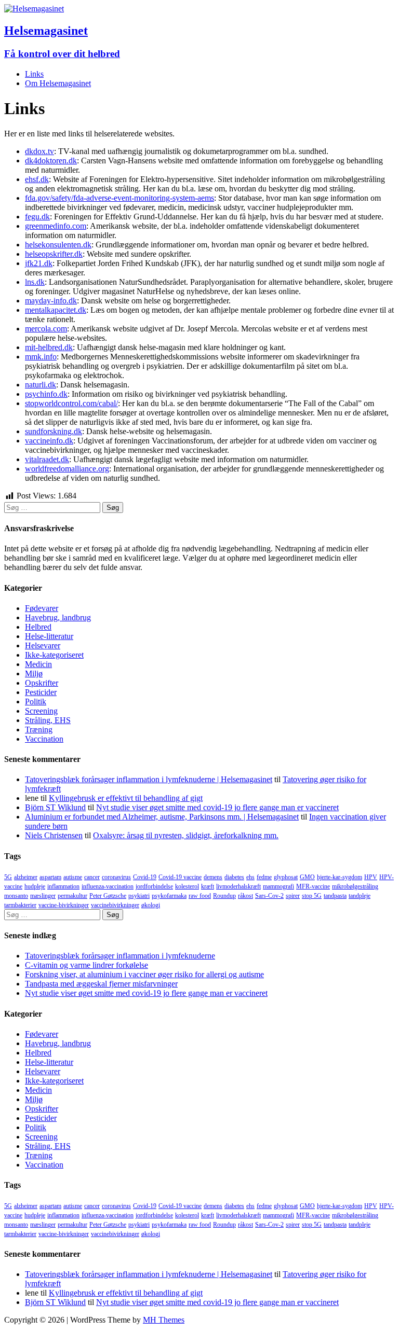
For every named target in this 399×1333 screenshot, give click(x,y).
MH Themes (163, 1319)
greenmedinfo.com (55, 225)
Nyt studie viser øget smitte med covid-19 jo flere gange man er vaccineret (217, 807)
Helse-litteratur (49, 636)
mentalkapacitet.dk (55, 310)
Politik (35, 701)
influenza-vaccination (108, 886)
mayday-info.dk (51, 300)
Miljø (34, 673)
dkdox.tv (39, 151)
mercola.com (46, 328)
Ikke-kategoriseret (54, 654)
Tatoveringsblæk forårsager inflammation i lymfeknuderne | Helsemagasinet (148, 779)
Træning (38, 729)
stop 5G (312, 895)
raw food (200, 895)
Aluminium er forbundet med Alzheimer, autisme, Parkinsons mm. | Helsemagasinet (162, 816)
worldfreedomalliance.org (67, 468)
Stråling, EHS (48, 720)
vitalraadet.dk (47, 459)
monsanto (16, 895)
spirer (293, 895)
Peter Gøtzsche (107, 895)
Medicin (38, 664)
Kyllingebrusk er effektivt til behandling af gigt (126, 798)
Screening (41, 710)
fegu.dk (37, 216)
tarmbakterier (20, 905)
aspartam (50, 877)
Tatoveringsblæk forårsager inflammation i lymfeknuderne (120, 955)
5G (8, 877)
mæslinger (43, 895)
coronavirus (116, 877)
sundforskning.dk (53, 431)
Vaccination (44, 738)
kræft (207, 886)
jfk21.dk (38, 263)
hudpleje (34, 886)
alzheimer (25, 877)
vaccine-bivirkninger (63, 905)
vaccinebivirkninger (115, 905)
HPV (370, 877)
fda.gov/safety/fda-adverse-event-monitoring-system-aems (119, 197)
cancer (92, 877)
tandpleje (359, 895)
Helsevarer (42, 645)
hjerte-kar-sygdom (339, 877)
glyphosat (286, 877)
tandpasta (335, 895)
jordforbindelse (154, 886)
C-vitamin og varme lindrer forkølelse (86, 965)
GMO (307, 877)
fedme (264, 877)
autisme (72, 877)
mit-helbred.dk (49, 347)
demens (213, 877)
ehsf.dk (37, 179)
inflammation (63, 886)
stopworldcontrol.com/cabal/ (71, 403)
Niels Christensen (54, 835)
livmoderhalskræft (238, 886)
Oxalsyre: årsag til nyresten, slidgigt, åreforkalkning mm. (185, 835)
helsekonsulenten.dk (58, 244)
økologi (150, 905)
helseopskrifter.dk (54, 253)
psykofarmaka (169, 895)
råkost (245, 895)
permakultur (72, 895)
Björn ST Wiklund (55, 807)
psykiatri (139, 895)
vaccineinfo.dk (49, 440)
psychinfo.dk (46, 394)
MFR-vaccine (313, 886)
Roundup (224, 895)
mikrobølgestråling (355, 886)
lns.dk (35, 281)
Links (34, 74)
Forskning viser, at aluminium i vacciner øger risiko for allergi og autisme (144, 974)
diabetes (234, 877)
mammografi (278, 886)
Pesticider (41, 692)
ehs (250, 877)
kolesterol (187, 886)
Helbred (38, 626)
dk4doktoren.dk (51, 160)
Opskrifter (41, 682)
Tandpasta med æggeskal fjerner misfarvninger (101, 983)
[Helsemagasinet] (34, 8)
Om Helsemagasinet (58, 83)
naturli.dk (40, 384)
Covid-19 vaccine (180, 877)
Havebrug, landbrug (58, 617)
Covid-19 (144, 877)
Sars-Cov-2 (269, 895)
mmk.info (41, 356)
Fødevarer (41, 608)
